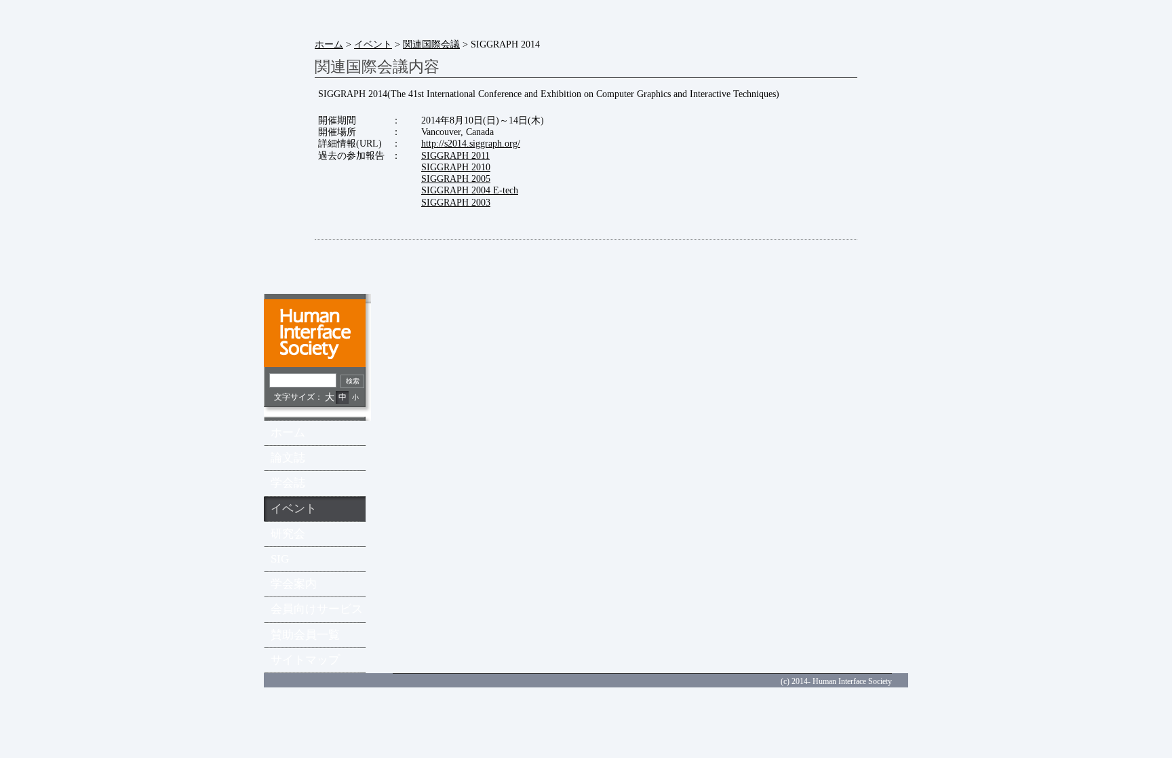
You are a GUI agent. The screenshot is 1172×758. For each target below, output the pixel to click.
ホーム (329, 44)
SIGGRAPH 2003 (455, 202)
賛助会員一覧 (305, 634)
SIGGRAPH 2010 (455, 167)
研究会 (288, 533)
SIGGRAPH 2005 (455, 178)
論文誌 (288, 457)
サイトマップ (305, 659)
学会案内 (294, 583)
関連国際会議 (431, 44)
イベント (373, 44)
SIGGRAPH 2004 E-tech (469, 190)
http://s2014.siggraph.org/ (470, 143)
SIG (280, 558)
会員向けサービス (317, 609)
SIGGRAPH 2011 (455, 155)
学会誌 (288, 482)
